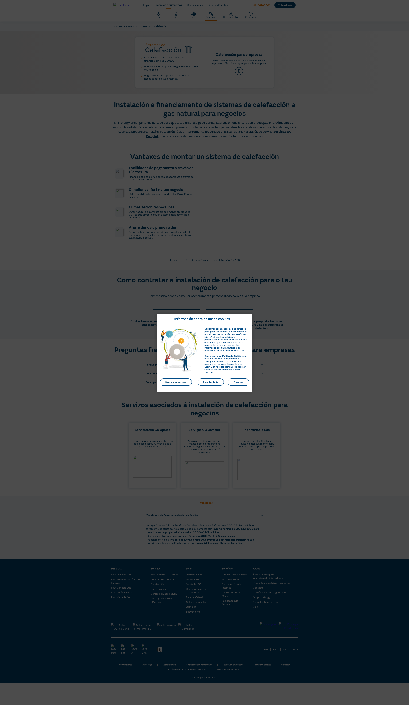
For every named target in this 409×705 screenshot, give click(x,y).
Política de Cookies (231, 356)
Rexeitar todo (210, 382)
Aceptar (238, 382)
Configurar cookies (175, 382)
